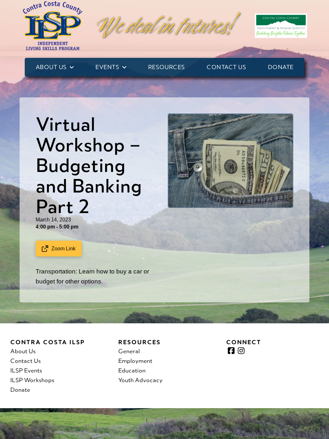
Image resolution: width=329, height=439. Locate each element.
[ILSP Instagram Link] (241, 350)
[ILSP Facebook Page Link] (231, 350)
